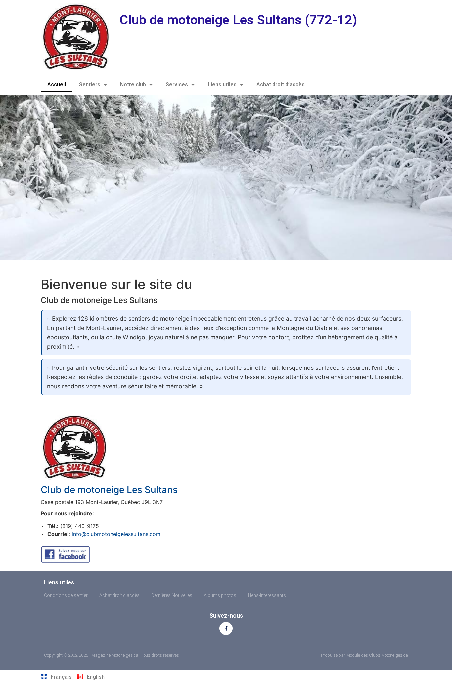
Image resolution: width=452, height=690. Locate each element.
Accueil (56, 84)
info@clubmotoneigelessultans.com (116, 534)
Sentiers (89, 84)
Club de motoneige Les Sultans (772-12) (238, 20)
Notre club (133, 84)
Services (177, 84)
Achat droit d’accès (280, 84)
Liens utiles (222, 84)
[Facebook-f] (225, 628)
